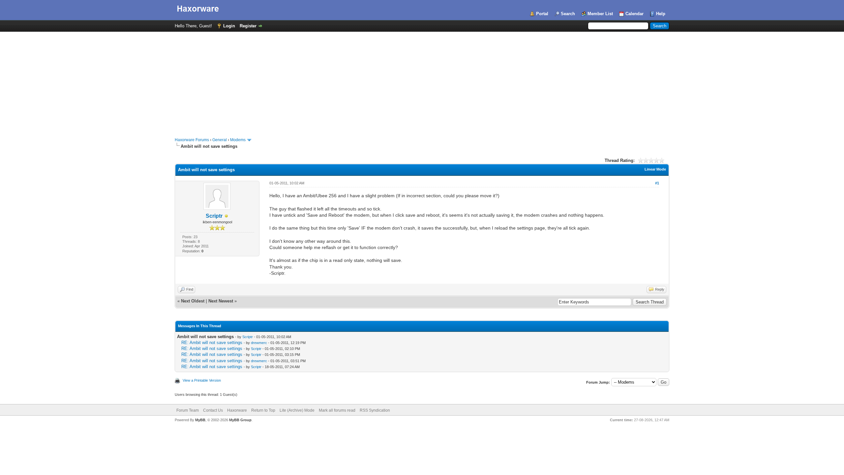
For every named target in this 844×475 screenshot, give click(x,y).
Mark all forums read (337, 410)
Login (229, 25)
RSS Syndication (375, 410)
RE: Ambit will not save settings (211, 342)
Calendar (634, 13)
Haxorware (237, 410)
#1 (657, 183)
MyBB (200, 420)
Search (568, 13)
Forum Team (187, 410)
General (219, 140)
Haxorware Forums (192, 140)
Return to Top (263, 410)
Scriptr (214, 216)
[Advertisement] (422, 81)
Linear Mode (655, 169)
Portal (542, 13)
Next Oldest (192, 301)
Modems (238, 140)
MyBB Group (240, 420)
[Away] (226, 216)
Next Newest (220, 301)
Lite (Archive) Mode (297, 410)
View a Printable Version (202, 380)
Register (248, 25)
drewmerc (259, 343)
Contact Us (213, 410)
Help (660, 13)
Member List (600, 13)
